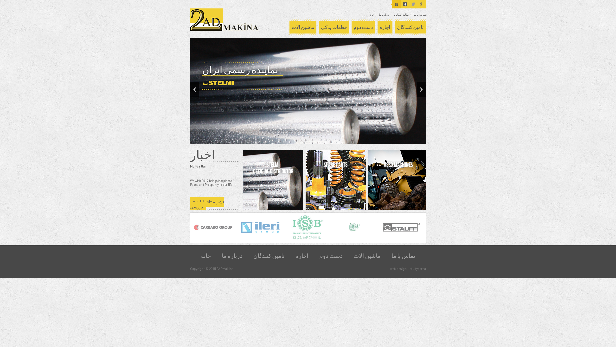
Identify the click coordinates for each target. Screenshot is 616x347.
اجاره (385, 27)
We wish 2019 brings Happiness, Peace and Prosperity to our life (211, 183)
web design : (399, 269)
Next (421, 89)
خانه (371, 14)
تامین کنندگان (410, 27)
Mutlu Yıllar (198, 166)
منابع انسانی (401, 14)
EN (396, 4)
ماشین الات (303, 27)
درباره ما (384, 14)
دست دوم (363, 27)
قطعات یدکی (334, 27)
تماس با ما (419, 14)
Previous (194, 89)
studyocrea (418, 269)
